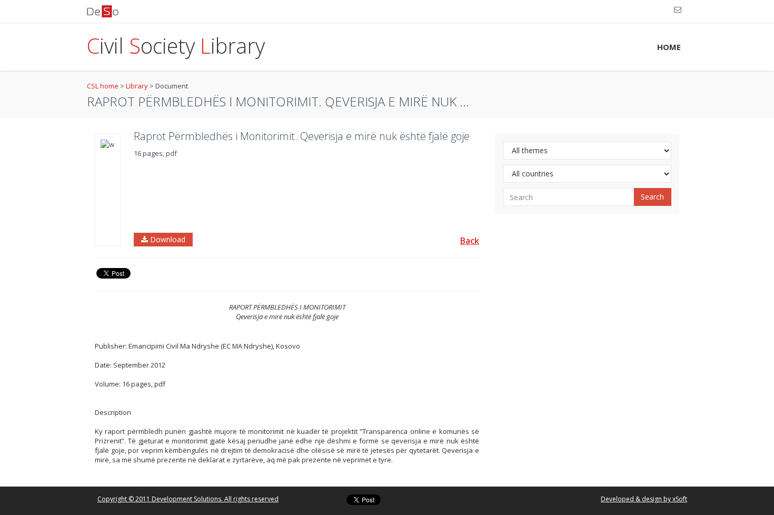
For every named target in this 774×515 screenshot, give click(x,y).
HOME (669, 47)
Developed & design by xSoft (644, 498)
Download (166, 239)
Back (469, 240)
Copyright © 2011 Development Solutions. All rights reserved (188, 498)
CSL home (102, 86)
